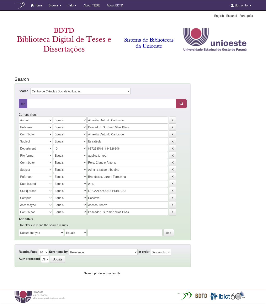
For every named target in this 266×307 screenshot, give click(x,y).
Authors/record (29, 259)
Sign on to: (241, 5)
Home (38, 5)
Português (246, 16)
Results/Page (28, 251)
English (219, 16)
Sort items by (58, 251)
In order (143, 251)
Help (71, 5)
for (23, 104)
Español (231, 16)
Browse (54, 5)
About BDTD (114, 5)
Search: (24, 91)
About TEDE (91, 5)
